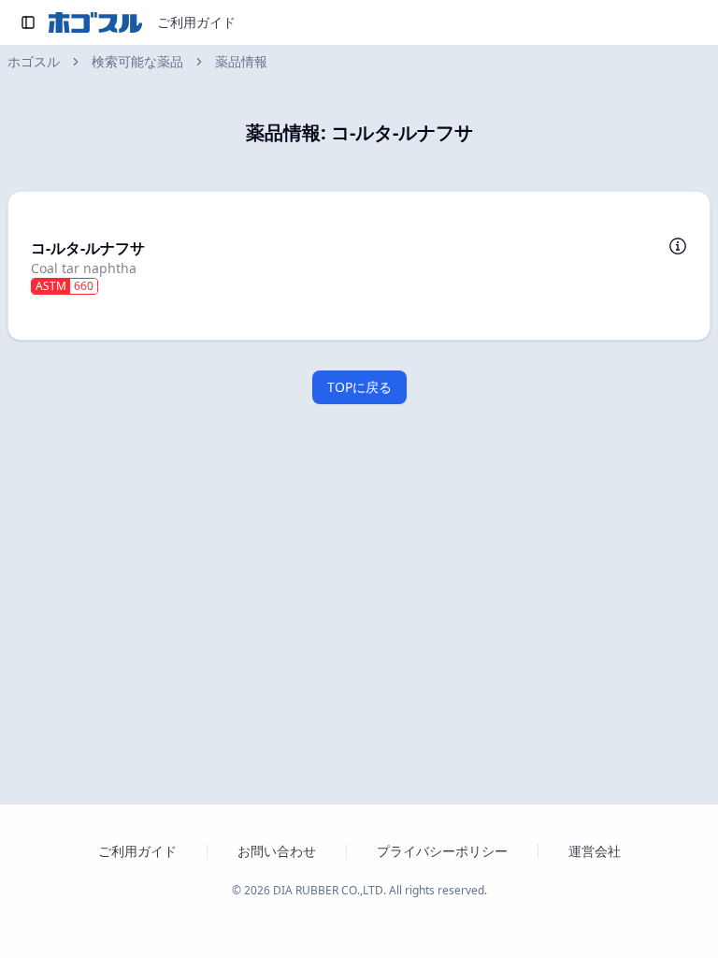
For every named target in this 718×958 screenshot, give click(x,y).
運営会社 (594, 851)
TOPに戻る (359, 387)
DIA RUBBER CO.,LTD (328, 890)
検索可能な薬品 (137, 61)
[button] (359, 265)
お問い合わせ (276, 851)
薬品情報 (241, 61)
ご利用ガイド (196, 22)
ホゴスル (33, 61)
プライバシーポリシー (442, 851)
